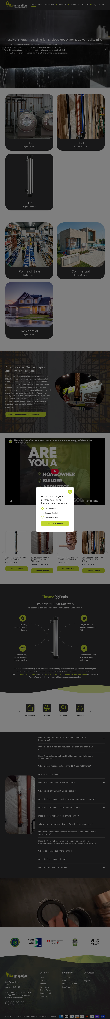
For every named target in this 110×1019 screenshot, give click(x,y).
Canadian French (52, 517)
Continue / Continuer (55, 523)
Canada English (51, 513)
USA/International (52, 509)
